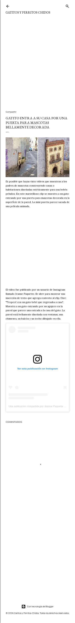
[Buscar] (67, 5)
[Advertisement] (37, 64)
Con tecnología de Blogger (40, 606)
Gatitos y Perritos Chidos (28, 12)
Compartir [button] (11, 111)
